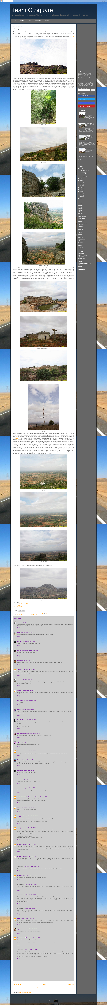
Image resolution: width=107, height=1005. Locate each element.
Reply (18, 627)
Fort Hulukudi (17, 605)
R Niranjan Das (21, 650)
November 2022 (84, 170)
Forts (25, 613)
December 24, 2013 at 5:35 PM (31, 866)
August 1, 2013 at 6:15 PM (30, 700)
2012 (81, 195)
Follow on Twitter (84, 99)
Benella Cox (20, 807)
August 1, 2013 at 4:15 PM (28, 690)
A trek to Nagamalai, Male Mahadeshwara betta (89, 124)
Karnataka (29, 613)
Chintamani (54, 31)
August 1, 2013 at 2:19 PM (28, 669)
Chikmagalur (82, 218)
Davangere (81, 224)
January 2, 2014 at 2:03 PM (30, 884)
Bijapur (80, 213)
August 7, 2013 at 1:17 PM (41, 796)
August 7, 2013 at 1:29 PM (30, 807)
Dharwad (81, 226)
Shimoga (81, 240)
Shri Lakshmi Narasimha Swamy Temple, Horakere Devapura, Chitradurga (89, 137)
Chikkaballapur (19, 613)
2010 (81, 198)
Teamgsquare (20, 937)
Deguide (19, 759)
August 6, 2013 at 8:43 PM (29, 779)
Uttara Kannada (82, 244)
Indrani (19, 660)
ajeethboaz (20, 770)
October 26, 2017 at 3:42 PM (31, 929)
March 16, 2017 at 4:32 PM (30, 908)
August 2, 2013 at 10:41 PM (33, 733)
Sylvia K (19, 622)
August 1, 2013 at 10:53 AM (32, 650)
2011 (81, 196)
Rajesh (19, 632)
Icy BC (19, 742)
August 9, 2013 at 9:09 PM (31, 827)
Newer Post (17, 984)
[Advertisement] (86, 47)
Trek (52, 613)
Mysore (81, 237)
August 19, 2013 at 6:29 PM (29, 844)
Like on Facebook (84, 95)
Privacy (47, 20)
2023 (81, 166)
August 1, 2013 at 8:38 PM (28, 709)
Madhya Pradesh (83, 255)
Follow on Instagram (85, 102)
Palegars (38, 613)
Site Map (22, 20)
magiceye (19, 641)
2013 (81, 193)
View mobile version (44, 988)
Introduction (38, 20)
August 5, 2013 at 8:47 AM (28, 759)
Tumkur (81, 242)
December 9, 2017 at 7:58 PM (33, 937)
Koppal (80, 234)
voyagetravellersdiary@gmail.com (26, 796)
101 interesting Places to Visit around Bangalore (25, 603)
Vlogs (29, 20)
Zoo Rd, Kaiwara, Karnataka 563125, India (27, 614)
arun (18, 918)
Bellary (80, 210)
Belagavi (81, 208)
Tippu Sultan (48, 613)
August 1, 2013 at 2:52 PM (26, 679)
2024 (81, 165)
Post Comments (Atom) (25, 992)
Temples (42, 613)
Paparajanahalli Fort (18, 606)
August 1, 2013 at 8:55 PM (30, 719)
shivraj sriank (20, 827)
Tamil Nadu (81, 256)
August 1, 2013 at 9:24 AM (29, 641)
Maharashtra (82, 264)
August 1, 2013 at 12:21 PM (27, 660)
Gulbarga (81, 227)
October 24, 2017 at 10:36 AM (27, 918)
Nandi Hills (15, 438)
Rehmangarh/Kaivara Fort (86, 173)
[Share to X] (21, 611)
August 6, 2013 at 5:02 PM (29, 770)
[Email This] (19, 611)
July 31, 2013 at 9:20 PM (28, 622)
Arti (18, 679)
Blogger (56, 1000)
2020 (81, 180)
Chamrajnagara (82, 215)
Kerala (80, 266)
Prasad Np (20, 779)
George (19, 709)
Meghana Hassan (21, 733)
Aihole (80, 203)
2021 (81, 178)
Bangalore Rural (82, 207)
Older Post (70, 984)
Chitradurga (81, 219)
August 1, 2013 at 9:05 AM (27, 632)
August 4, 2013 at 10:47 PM (29, 751)
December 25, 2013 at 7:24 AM (30, 875)
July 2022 (83, 172)
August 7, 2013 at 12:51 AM (30, 787)
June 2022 (83, 176)
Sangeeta (19, 669)
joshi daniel (20, 700)
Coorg (80, 221)
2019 (81, 182)
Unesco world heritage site (85, 263)
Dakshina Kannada (83, 223)
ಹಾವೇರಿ (80, 248)
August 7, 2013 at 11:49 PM (31, 816)
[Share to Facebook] (23, 611)
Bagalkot (81, 205)
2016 (81, 187)
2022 (81, 168)
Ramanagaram (82, 239)
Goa (80, 260)
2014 (81, 191)
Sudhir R (19, 690)
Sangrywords (20, 816)
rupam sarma (20, 929)
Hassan (81, 229)
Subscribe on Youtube (85, 106)
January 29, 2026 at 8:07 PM (31, 949)
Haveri (80, 231)
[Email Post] (16, 610)
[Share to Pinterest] (24, 611)
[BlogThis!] (20, 611)
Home (14, 20)
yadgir (80, 245)
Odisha (80, 261)
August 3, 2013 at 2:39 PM (27, 742)
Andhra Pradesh (82, 258)
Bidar (80, 211)
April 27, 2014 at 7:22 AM (30, 894)
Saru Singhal (20, 719)
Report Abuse (81, 269)
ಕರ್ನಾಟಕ (81, 247)
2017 (81, 185)
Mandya (81, 236)
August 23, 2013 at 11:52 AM (29, 856)
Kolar (34, 613)
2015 (81, 189)
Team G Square (32, 10)
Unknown (19, 751)
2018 (81, 184)
